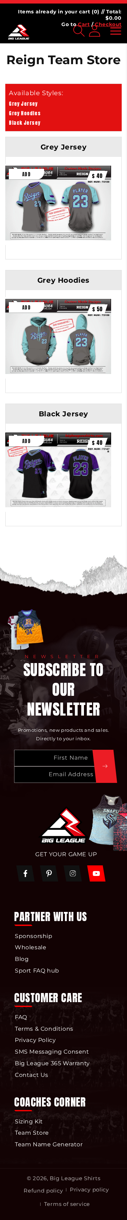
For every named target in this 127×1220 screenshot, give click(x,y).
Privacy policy (89, 1189)
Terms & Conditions (44, 1028)
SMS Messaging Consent (52, 1051)
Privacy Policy (35, 1040)
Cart (84, 24)
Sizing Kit (29, 1121)
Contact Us (31, 1075)
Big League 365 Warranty (52, 1063)
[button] (115, 31)
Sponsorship (34, 936)
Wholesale (30, 947)
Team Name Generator (49, 1144)
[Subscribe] (104, 766)
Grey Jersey (23, 104)
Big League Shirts (75, 1178)
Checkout (108, 24)
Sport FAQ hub (37, 970)
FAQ (21, 1017)
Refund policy (43, 1190)
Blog (22, 959)
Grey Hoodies (25, 113)
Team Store (32, 1132)
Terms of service (67, 1204)
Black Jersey (24, 123)
